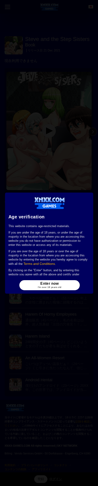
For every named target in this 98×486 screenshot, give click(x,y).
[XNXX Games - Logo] (49, 203)
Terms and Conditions (39, 264)
